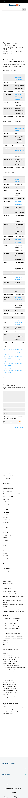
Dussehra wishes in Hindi (8, 678)
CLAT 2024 (5, 532)
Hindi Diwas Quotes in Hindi (9, 682)
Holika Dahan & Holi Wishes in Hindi (11, 665)
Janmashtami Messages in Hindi (10, 690)
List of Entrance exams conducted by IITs (12, 633)
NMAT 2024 (5, 514)
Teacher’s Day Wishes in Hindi (9, 686)
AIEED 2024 (5, 560)
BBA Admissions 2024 (8, 486)
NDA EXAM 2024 (6, 519)
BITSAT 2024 (6, 504)
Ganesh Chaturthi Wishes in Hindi (10, 688)
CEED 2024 (5, 555)
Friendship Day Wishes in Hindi (9, 676)
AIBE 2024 (5, 537)
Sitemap (14, 792)
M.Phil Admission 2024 (8, 496)
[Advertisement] (14, 25)
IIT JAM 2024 (6, 540)
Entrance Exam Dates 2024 (9, 647)
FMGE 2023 (5, 563)
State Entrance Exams (7, 586)
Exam (5, 578)
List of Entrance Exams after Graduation (11, 631)
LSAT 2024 (5, 530)
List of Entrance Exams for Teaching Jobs (12, 626)
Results (16, 578)
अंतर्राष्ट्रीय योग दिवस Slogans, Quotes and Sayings (13, 706)
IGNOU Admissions (7, 478)
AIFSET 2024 (5, 566)
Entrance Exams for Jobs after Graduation (12, 618)
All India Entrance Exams (8, 583)
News (21, 578)
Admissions (10, 578)
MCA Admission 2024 (7, 491)
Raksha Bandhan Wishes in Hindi (10, 692)
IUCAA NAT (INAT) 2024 (8, 568)
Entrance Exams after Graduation (10, 623)
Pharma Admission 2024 (8, 483)
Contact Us (10, 785)
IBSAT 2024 (5, 548)
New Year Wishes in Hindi (8, 671)
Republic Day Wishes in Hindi (9, 659)
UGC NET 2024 (6, 522)
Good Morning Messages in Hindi (10, 709)
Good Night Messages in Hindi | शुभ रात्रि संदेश (12, 711)
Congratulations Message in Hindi (10, 684)
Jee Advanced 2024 (7, 502)
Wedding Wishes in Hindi (8, 713)
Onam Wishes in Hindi (7, 655)
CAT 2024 (5, 545)
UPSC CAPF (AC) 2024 (7, 509)
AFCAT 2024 (5, 507)
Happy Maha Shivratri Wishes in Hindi (11, 661)
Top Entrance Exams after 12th (10, 593)
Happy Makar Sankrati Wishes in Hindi (11, 657)
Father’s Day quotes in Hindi (9, 701)
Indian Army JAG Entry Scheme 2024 (11, 571)
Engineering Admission (8, 488)
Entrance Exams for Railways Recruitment (12, 628)
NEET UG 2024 (6, 512)
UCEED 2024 (5, 558)
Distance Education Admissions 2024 (11, 481)
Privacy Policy (9, 789)
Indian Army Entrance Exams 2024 (10, 649)
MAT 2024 (5, 553)
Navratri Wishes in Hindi (8, 680)
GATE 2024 (5, 527)
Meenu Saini (6, 51)
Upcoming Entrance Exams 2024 (10, 591)
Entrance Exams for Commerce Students (12, 620)
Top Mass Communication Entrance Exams (12, 636)
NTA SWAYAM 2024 (7, 535)
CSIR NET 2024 (6, 525)
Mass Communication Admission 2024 (11, 493)
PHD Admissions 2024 (8, 475)
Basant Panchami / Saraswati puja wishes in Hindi (14, 667)
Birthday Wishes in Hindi (8, 694)
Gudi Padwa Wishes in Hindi (9, 663)
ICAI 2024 (5, 543)
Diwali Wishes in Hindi (7, 674)
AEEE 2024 (5, 550)
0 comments (9, 53)
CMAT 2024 (5, 517)
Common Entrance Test (8, 588)
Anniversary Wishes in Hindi (9, 697)
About (17, 785)
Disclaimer (18, 789)
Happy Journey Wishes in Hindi (9, 669)
